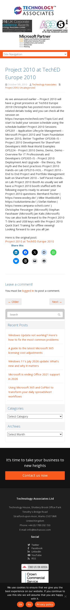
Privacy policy (45, 604)
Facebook (37, 548)
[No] (65, 596)
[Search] (59, 315)
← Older (13, 302)
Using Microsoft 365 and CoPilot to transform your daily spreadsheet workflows (30, 391)
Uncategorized (27, 87)
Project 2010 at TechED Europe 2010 (29, 241)
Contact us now (35, 475)
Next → (57, 302)
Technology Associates (44, 84)
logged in (28, 290)
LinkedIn (36, 551)
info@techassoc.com (39, 529)
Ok (20, 604)
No (29, 604)
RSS (33, 558)
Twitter (35, 544)
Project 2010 (11, 87)
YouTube (36, 555)
